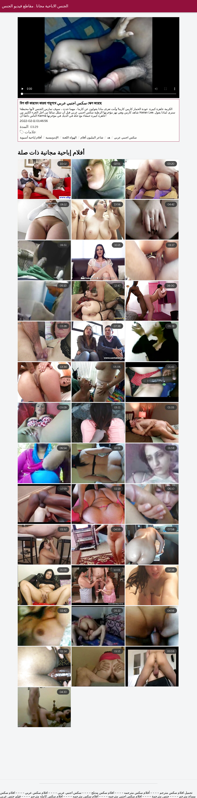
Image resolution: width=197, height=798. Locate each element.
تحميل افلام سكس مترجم (175, 793)
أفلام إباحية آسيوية (31, 137)
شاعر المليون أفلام (91, 137)
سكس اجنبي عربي (125, 137)
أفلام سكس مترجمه (137, 793)
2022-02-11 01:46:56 (34, 121)
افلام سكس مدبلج (102, 793)
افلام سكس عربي (36, 793)
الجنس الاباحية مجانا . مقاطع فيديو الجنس (35, 6)
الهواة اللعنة (69, 137)
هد (108, 137)
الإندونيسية (52, 137)
